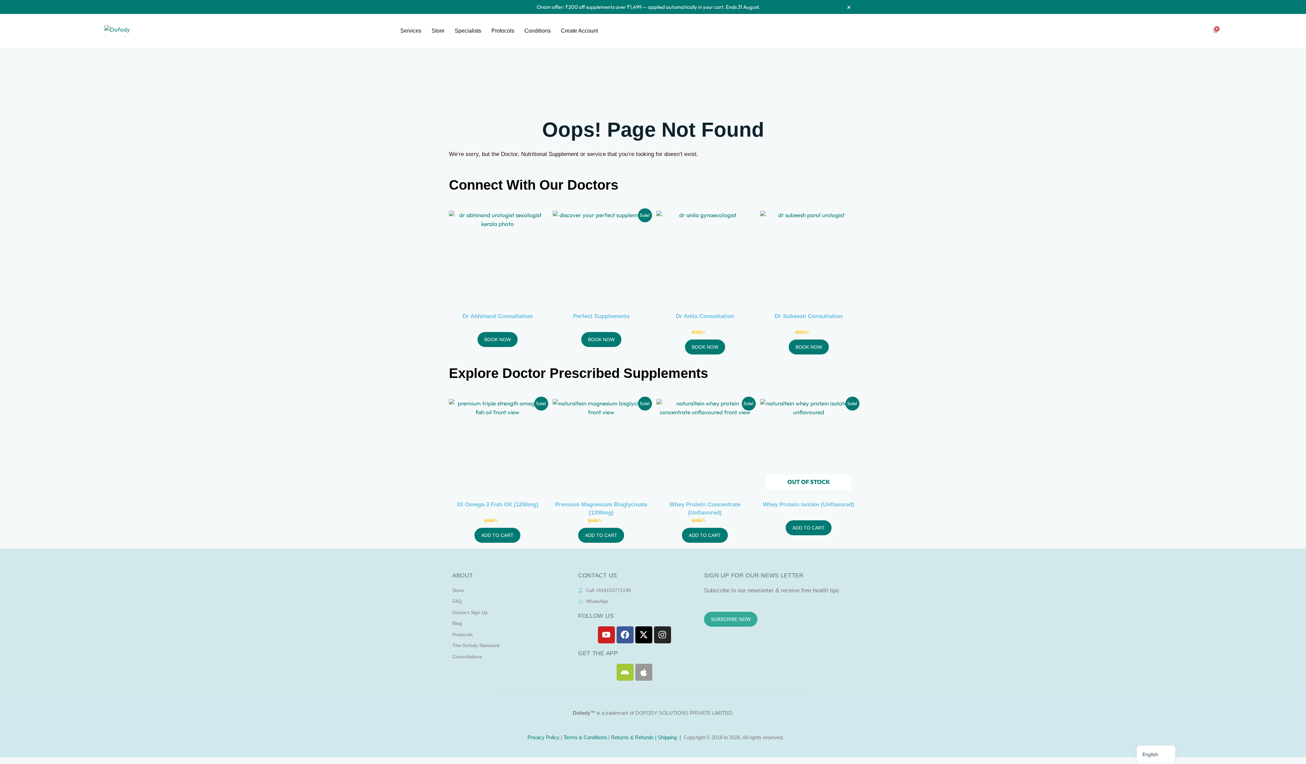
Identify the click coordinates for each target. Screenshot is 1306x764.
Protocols (502, 31)
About (462, 575)
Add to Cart (808, 528)
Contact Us (597, 575)
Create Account (579, 31)
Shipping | (670, 737)
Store (438, 31)
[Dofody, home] (123, 31)
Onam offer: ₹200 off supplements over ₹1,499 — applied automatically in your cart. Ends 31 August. (648, 7)
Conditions (537, 31)
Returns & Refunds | (634, 737)
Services (410, 31)
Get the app (598, 653)
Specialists (468, 31)
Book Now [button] (497, 339)
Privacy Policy (542, 737)
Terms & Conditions (585, 737)
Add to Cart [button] (497, 535)
